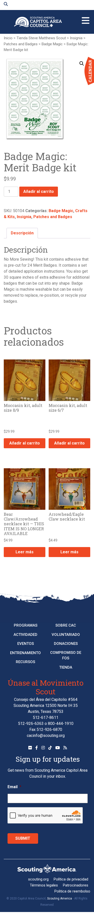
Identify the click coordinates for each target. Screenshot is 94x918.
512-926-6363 (31, 723)
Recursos (25, 662)
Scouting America (59, 898)
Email (14, 786)
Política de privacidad (71, 879)
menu (85, 18)
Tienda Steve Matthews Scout (41, 38)
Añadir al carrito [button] (24, 443)
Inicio (8, 38)
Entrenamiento (25, 653)
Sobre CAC (65, 625)
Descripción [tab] (22, 233)
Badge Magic (52, 44)
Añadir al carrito (38, 191)
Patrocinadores (75, 885)
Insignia (76, 38)
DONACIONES (66, 643)
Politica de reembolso (72, 891)
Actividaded (25, 634)
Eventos (25, 643)
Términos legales (44, 885)
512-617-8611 (45, 717)
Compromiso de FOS (65, 655)
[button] (81, 63)
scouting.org (38, 879)
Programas (25, 625)
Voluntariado (66, 634)
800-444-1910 (60, 723)
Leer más (25, 552)
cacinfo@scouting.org (46, 735)
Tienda (65, 667)
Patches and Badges (21, 44)
